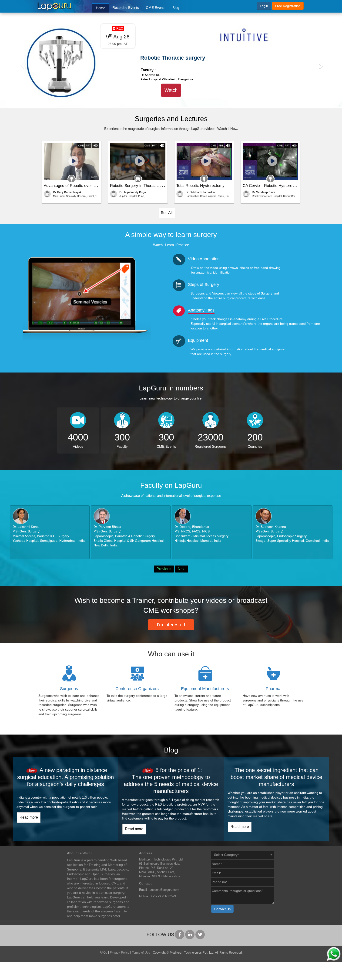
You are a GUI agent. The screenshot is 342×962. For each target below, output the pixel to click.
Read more (29, 817)
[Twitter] (200, 934)
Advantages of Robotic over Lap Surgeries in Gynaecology (94, 185)
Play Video (71, 162)
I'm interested (171, 624)
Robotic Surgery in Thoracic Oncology (143, 185)
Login (264, 6)
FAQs (103, 952)
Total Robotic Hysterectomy (200, 185)
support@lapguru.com (164, 889)
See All (167, 213)
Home (100, 8)
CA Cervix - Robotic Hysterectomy (273, 185)
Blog (175, 8)
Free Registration (288, 6)
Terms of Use (141, 952)
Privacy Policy (119, 952)
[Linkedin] (189, 934)
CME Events (155, 8)
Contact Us (222, 909)
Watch (171, 90)
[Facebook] (179, 934)
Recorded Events (125, 8)
